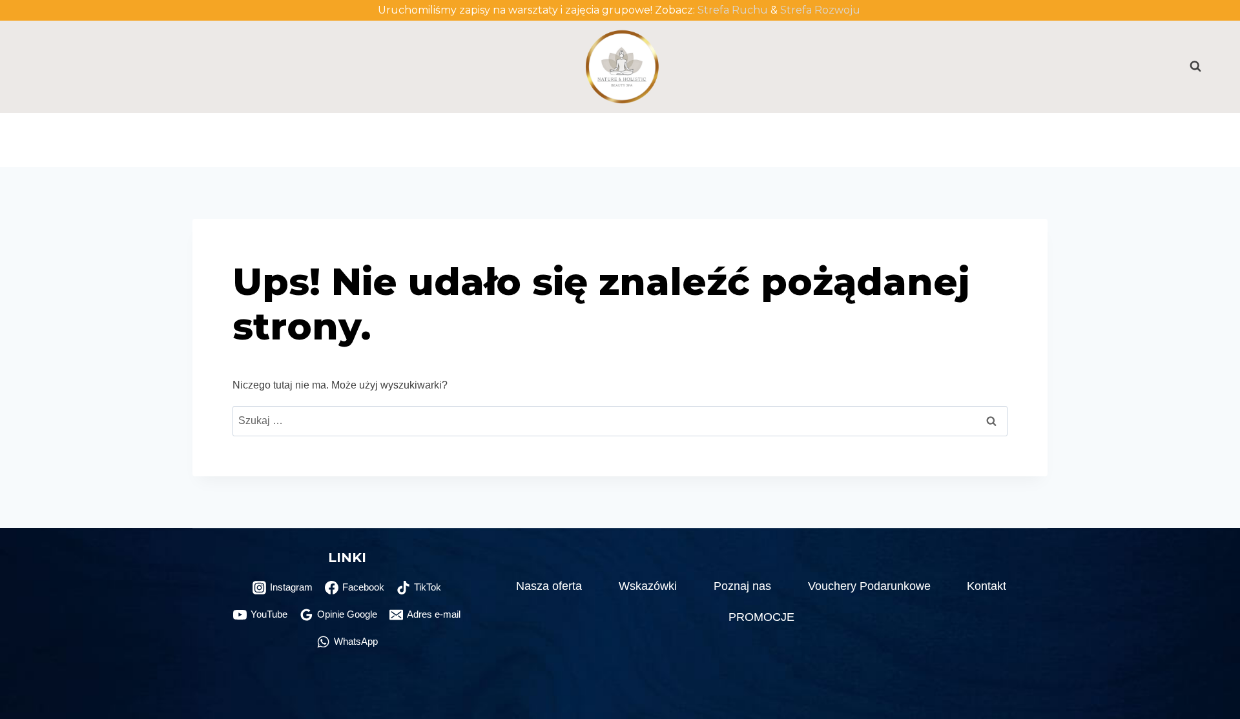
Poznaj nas (611, 126)
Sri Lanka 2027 (699, 153)
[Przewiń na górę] (1209, 675)
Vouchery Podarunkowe (800, 126)
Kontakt (978, 126)
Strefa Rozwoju (821, 10)
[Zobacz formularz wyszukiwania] (1189, 66)
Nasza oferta (549, 586)
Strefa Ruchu (733, 10)
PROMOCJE (532, 153)
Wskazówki (648, 586)
